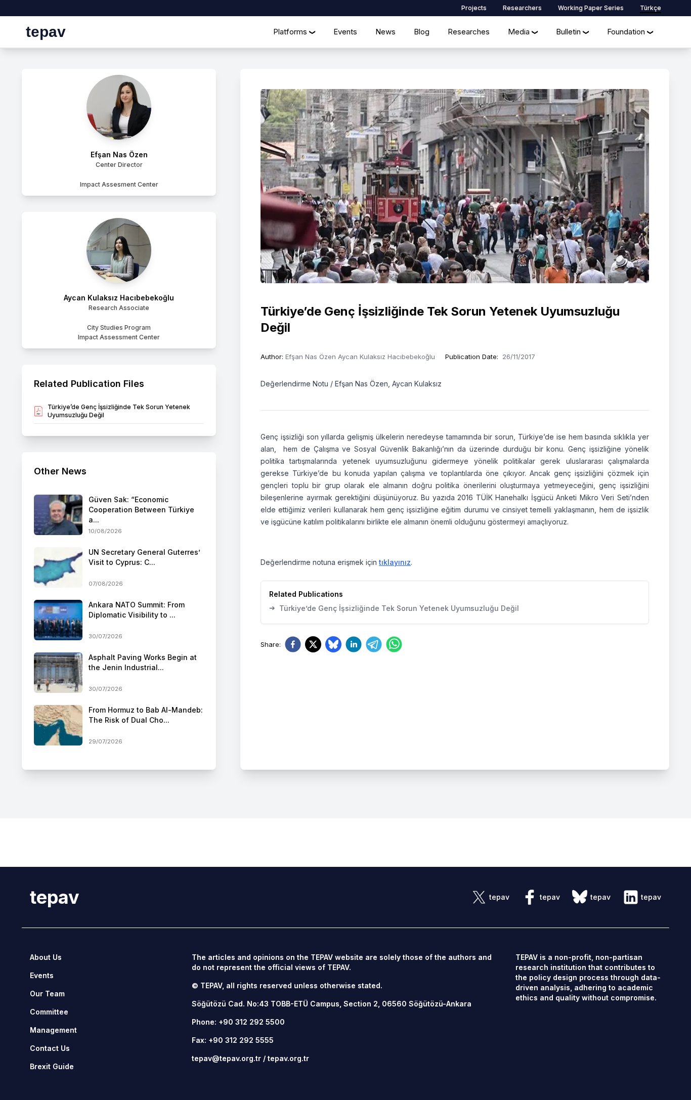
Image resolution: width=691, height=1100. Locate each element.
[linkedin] (354, 644)
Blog (421, 31)
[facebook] (293, 644)
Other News (60, 471)
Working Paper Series (591, 8)
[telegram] (374, 644)
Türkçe (650, 8)
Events (345, 31)
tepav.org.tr (288, 1058)
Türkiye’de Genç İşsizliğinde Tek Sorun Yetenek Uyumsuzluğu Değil (394, 607)
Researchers (522, 8)
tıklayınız (395, 562)
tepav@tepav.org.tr (226, 1058)
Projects (474, 8)
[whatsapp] (394, 644)
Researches (469, 31)
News (385, 31)
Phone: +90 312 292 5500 (238, 1022)
